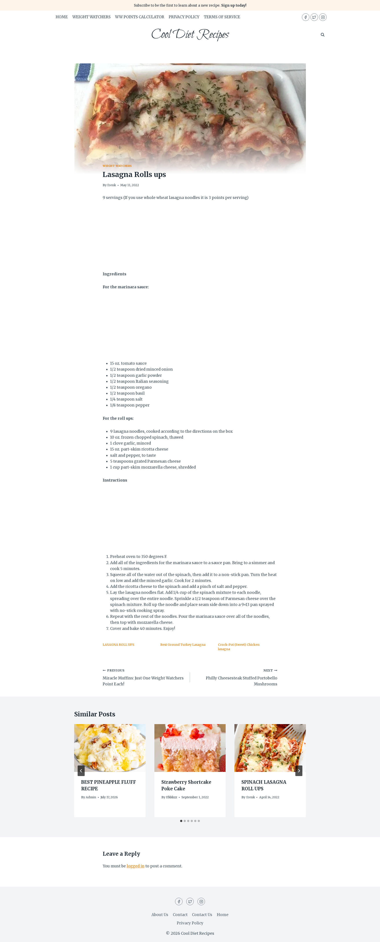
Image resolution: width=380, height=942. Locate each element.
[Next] (298, 770)
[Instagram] (323, 17)
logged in (135, 866)
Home (62, 17)
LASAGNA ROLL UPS (118, 645)
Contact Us (202, 914)
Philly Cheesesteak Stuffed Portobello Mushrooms (241, 677)
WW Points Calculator (139, 17)
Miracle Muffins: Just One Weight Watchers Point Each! (143, 677)
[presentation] (110, 748)
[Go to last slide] (81, 770)
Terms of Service (222, 17)
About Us (160, 914)
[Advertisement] (190, 238)
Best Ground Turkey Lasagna (182, 645)
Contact (180, 914)
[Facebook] (305, 17)
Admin (91, 797)
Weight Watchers (91, 17)
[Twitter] (314, 17)
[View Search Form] (323, 35)
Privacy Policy (184, 17)
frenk (111, 185)
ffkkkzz (171, 797)
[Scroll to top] (368, 935)
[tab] (181, 821)
